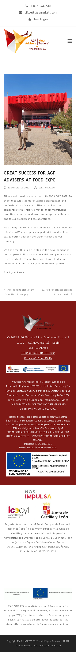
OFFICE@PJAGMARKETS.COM (38, 353)
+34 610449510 (40, 6)
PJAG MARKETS (24, 641)
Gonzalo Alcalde (46, 187)
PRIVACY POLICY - (33, 645)
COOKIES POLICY (52, 645)
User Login (40, 19)
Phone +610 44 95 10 (38, 358)
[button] (70, 41)
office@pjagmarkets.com (40, 12)
